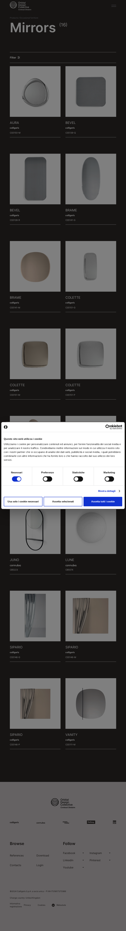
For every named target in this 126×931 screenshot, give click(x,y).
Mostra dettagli (107, 491)
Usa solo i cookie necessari (23, 501)
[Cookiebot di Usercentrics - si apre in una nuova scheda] (108, 427)
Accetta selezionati (63, 501)
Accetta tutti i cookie (103, 501)
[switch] (47, 479)
